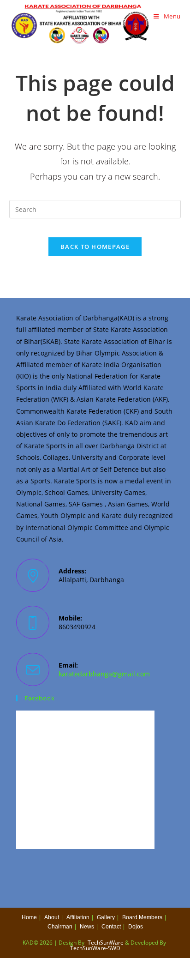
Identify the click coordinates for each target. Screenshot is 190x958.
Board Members (142, 917)
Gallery (106, 917)
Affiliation (77, 917)
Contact (111, 926)
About (51, 917)
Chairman (60, 926)
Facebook (39, 698)
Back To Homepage (95, 246)
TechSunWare (106, 942)
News (87, 926)
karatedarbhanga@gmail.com (104, 673)
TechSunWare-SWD (95, 948)
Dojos (135, 926)
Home (29, 917)
